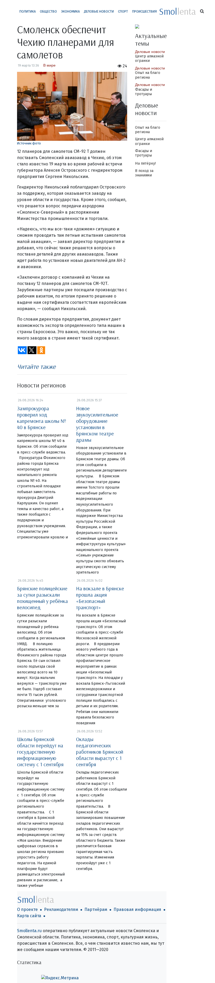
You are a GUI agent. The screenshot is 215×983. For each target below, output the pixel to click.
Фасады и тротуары (143, 91)
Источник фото (29, 143)
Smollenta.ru (29, 930)
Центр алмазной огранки (149, 58)
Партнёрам (95, 909)
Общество (48, 11)
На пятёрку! (145, 163)
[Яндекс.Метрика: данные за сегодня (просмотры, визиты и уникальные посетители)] (60, 978)
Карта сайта (29, 915)
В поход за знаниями (144, 173)
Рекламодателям (61, 909)
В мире (49, 65)
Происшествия (144, 11)
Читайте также (36, 366)
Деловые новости (99, 11)
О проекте (27, 909)
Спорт (123, 11)
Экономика (70, 11)
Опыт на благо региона (147, 75)
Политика (27, 11)
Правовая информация (137, 909)
